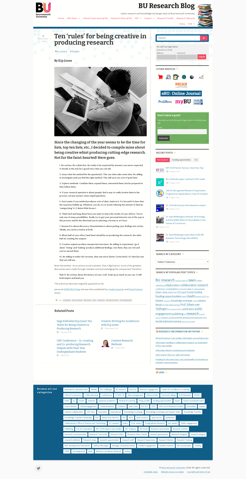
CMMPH (192, 280)
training (177, 321)
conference (160, 289)
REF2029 (144, 429)
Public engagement (189, 423)
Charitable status (151, 472)
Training (197, 446)
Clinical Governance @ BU (95, 18)
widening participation (188, 321)
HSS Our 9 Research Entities (171, 406)
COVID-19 (119, 395)
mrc (97, 418)
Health (191, 296)
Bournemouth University (45, 10)
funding (198, 292)
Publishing (69, 429)
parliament (170, 418)
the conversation (184, 446)
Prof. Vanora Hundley (175, 309)
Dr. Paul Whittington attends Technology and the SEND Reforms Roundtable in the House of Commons (186, 220)
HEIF (153, 406)
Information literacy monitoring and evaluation (175, 350)
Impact (148, 18)
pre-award (172, 423)
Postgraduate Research (155, 423)
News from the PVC (110, 418)
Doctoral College (185, 289)
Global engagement (88, 406)
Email (159, 128)
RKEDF (205, 318)
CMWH (199, 281)
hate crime (133, 406)
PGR (190, 24)
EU (179, 292)
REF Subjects (130, 429)
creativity (66, 300)
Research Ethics (117, 434)
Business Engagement (149, 390)
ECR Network (185, 395)
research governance (159, 434)
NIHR (167, 305)
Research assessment (160, 429)
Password (181, 53)
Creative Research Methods (122, 342)
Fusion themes (71, 406)
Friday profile (144, 401)
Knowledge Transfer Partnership (78, 418)
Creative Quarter (116, 289)
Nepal (159, 304)
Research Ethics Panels (137, 434)
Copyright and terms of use (198, 472)
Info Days (91, 412)
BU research (165, 280)
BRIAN (94, 390)
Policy (182, 24)
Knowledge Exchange (133, 412)
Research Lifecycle (186, 18)
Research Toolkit (165, 18)
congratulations (172, 289)
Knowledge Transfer (192, 412)
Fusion (183, 297)
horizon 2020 (201, 297)
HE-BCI (144, 406)
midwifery (201, 301)
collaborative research (194, 285)
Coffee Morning (91, 395)
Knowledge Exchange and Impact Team (163, 412)
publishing (177, 313)
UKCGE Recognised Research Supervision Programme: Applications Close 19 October (187, 192)
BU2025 (132, 390)
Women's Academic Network (108, 451)
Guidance (121, 406)
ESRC (175, 292)
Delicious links (152, 395)
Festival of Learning (127, 401)
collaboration (172, 285)
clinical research (181, 281)
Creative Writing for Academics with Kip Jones (120, 323)
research (101, 300)
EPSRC (197, 395)
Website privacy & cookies (172, 472)
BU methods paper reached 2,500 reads (185, 179)
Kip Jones (75, 51)
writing (127, 451)
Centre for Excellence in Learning (175, 390)
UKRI (161, 372)
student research (166, 446)
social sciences (164, 321)
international (115, 412)
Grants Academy (107, 406)
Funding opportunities (162, 401)
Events (190, 292)
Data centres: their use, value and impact (173, 355)
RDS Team (72, 18)
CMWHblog (160, 285)
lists (94, 300)
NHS (131, 418)
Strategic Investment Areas (123, 446)
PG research (62, 51)
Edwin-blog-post (164, 292)
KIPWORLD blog (72, 289)
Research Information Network (179, 331)
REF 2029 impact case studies (109, 429)
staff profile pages (101, 446)
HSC (207, 297)
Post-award (136, 423)
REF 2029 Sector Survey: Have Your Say (184, 168)
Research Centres (180, 429)
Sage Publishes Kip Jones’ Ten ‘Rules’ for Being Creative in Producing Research (74, 325)
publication (188, 308)
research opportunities (109, 440)
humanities (191, 406)
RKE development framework (190, 318)
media (195, 301)
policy (125, 423)
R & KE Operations (84, 429)
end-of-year (77, 300)
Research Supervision (146, 440)
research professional (170, 318)
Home (61, 18)
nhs (163, 305)
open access (174, 305)
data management (135, 395)
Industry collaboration (74, 412)
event (184, 292)
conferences (106, 395)
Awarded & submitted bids (76, 390)
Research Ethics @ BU (121, 18)
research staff (128, 440)
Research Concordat (98, 434)
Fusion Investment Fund (193, 401)
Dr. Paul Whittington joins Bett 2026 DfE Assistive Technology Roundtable (185, 236)
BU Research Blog (166, 6)
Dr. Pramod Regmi (198, 289)
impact (159, 300)
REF (137, 18)
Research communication (75, 434)
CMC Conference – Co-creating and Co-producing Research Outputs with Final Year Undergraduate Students (75, 346)
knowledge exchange (181, 300)
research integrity (198, 434)
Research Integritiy (179, 434)
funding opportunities (168, 296)
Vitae (90, 451)
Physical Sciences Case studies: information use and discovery (182, 338)
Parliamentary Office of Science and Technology (85, 423)
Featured (91, 401)
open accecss (142, 418)
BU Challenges (106, 390)
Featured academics (107, 401)
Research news (112, 300)
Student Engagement (147, 446)
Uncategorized (125, 300)
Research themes (166, 440)
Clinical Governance (73, 395)
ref (185, 314)
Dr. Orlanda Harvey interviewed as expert (186, 205)
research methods (72, 440)
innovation (167, 301)
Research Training (184, 440)
